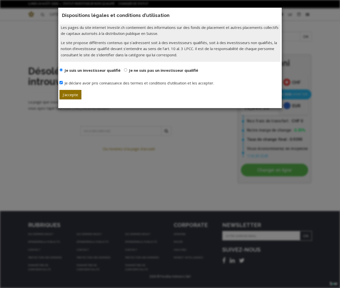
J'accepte (70, 94)
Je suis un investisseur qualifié (92, 70)
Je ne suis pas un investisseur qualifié (163, 70)
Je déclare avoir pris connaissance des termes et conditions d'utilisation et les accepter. (139, 82)
